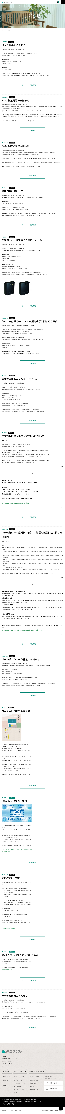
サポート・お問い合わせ (37, 1072)
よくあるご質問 (34, 1089)
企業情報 (4, 1110)
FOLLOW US (6, 1104)
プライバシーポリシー (15, 1110)
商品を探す (6, 1072)
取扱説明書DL (33, 1083)
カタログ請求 (53, 1089)
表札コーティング (18, 1086)
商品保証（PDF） (48, 1076)
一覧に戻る (32, 85)
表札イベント (17, 1092)
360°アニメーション (19, 1083)
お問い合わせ (53, 1083)
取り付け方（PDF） (34, 1081)
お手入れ (32, 1086)
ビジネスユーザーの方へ (50, 1079)
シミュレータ (6, 1076)
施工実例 (5, 1081)
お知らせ (9, 30)
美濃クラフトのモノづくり (20, 1077)
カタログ (5, 1085)
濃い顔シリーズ (18, 1081)
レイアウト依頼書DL (34, 1077)
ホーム (3, 30)
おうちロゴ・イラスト (19, 1089)
